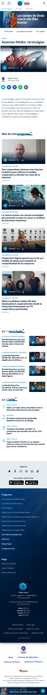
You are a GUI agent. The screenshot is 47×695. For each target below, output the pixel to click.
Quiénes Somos (17, 625)
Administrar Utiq (37, 633)
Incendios (19, 9)
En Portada (8, 31)
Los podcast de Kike (24, 31)
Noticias (5, 539)
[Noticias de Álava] (12, 661)
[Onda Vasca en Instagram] (26, 471)
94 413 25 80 (25, 598)
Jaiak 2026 (29, 9)
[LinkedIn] (9, 87)
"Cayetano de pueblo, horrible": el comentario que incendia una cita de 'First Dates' (24, 431)
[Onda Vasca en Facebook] (15, 471)
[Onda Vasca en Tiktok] (37, 471)
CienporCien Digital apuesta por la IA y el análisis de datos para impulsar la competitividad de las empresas (22, 261)
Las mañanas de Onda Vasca (13, 499)
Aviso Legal (31, 625)
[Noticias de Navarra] (34, 661)
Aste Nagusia (7, 9)
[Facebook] (14, 87)
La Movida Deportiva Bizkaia (13, 337)
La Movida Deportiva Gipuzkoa (14, 353)
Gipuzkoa (10, 415)
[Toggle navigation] (3, 3)
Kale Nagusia (7, 508)
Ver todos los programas (12, 534)
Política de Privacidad (15, 629)
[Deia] (11, 657)
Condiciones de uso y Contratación (16, 633)
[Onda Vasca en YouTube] (20, 471)
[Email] (26, 87)
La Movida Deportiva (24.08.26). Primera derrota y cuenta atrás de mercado (14, 387)
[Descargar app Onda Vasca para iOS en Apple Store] (31, 482)
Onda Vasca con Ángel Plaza (13, 530)
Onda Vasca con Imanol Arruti (14, 521)
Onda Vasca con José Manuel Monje (16, 512)
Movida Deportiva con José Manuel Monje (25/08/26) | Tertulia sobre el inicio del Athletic (13, 343)
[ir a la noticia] (23, 151)
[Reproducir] (4, 68)
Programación (8, 548)
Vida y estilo (12, 405)
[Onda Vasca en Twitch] (32, 471)
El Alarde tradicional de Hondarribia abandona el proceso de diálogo (22, 419)
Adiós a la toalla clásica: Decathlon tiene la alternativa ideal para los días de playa (25, 408)
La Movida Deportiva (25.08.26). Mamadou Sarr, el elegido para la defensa (14, 357)
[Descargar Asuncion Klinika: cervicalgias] (21, 68)
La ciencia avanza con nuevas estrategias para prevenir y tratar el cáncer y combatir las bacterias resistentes (23, 218)
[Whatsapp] (20, 87)
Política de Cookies (32, 629)
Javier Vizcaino (8, 568)
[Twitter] (3, 87)
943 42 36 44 (25, 604)
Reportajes (7, 544)
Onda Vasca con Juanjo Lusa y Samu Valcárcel (20, 517)
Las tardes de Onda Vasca (12, 503)
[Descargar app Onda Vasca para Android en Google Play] (16, 482)
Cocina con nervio (9, 572)
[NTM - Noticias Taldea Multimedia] (23, 649)
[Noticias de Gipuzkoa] (28, 657)
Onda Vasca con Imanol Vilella (14, 526)
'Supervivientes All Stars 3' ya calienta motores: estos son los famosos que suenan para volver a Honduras (26, 444)
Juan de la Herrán (9, 564)
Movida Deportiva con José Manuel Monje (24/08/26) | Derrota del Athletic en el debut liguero (13, 372)
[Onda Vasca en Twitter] (9, 471)
